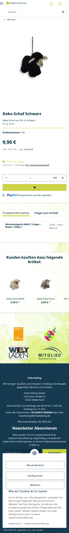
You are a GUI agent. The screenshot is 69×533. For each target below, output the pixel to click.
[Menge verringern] (6, 177)
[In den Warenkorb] (34, 187)
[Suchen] (63, 11)
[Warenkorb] (60, 3)
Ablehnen (35, 484)
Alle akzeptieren (35, 465)
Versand (28, 149)
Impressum (15, 523)
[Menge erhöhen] (62, 177)
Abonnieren (54, 452)
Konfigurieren (35, 475)
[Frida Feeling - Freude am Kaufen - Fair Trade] (16, 3)
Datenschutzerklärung (37, 523)
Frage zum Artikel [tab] (46, 213)
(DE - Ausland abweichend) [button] (37, 165)
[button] (51, 3)
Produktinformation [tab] (16, 213)
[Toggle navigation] (1, 2)
